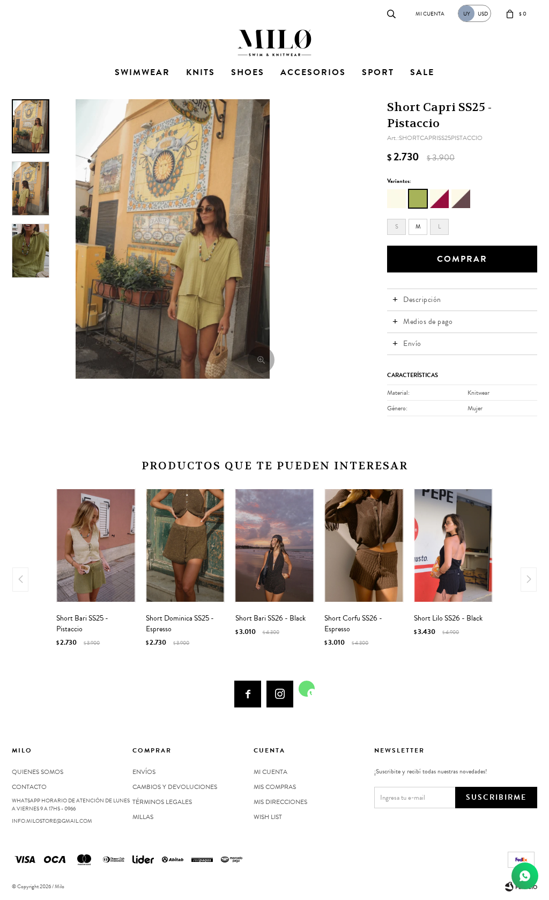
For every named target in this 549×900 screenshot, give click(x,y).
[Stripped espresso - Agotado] (460, 198)
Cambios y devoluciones (174, 787)
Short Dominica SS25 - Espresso (180, 624)
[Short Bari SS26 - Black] (274, 545)
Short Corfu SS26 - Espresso (353, 624)
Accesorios (313, 72)
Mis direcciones (280, 802)
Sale (422, 72)
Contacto (23, 13)
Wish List (268, 817)
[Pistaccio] (418, 198)
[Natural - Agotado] (396, 198)
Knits (200, 72)
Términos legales (162, 802)
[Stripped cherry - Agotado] (439, 198)
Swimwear (142, 72)
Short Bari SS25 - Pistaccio (82, 624)
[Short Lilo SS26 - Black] (453, 545)
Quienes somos (37, 772)
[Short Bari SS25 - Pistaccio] (95, 545)
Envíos (143, 772)
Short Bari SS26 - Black (270, 618)
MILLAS (142, 817)
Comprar (462, 259)
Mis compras (275, 787)
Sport (378, 72)
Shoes (247, 72)
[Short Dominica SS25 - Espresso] (185, 545)
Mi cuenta (270, 772)
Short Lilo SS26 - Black (448, 618)
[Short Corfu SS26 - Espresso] (363, 545)
